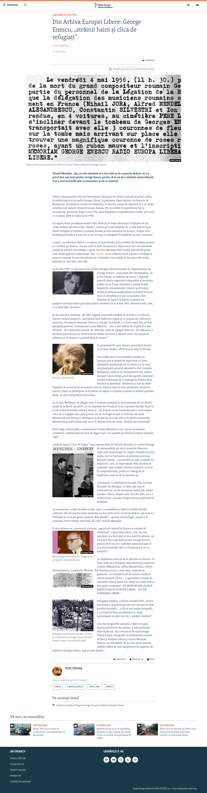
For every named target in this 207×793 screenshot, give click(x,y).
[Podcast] (188, 5)
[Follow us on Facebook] (106, 760)
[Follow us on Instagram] (121, 760)
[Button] (148, 60)
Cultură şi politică (64, 15)
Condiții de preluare (20, 781)
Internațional (40, 725)
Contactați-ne (17, 764)
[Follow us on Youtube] (113, 760)
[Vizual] (197, 5)
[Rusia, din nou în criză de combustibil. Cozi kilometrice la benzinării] (20, 729)
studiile (100, 254)
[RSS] (128, 760)
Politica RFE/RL (18, 758)
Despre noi (15, 776)
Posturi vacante (18, 770)
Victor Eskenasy (60, 46)
